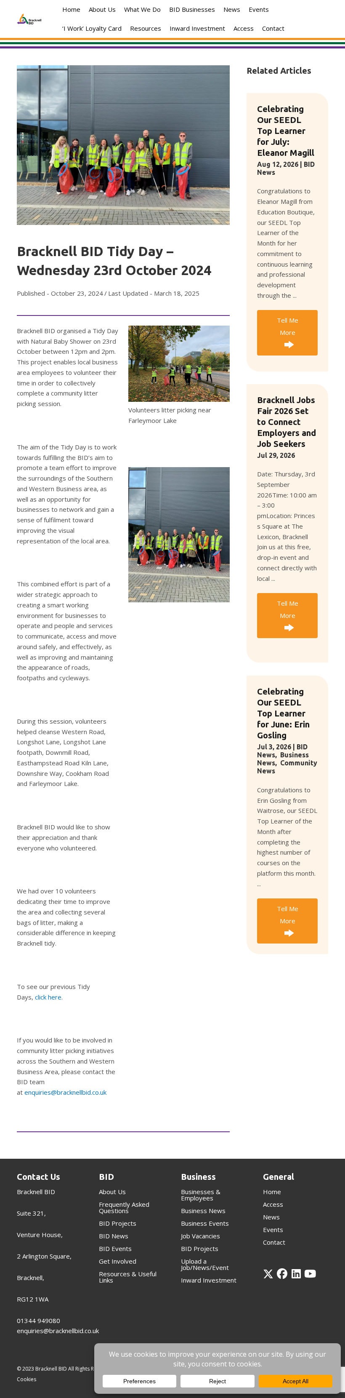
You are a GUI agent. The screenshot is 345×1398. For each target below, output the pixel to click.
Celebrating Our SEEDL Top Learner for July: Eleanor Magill (285, 131)
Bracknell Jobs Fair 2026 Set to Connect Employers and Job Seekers (286, 422)
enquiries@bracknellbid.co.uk (65, 1092)
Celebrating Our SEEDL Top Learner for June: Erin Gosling (283, 713)
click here (48, 997)
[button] (287, 332)
